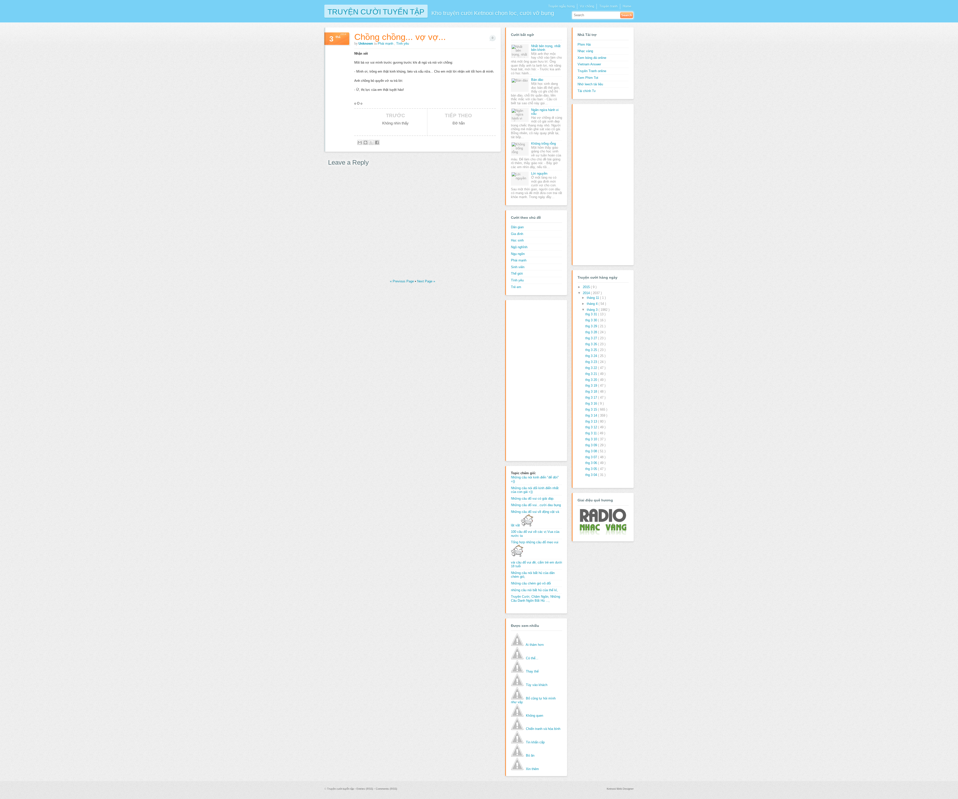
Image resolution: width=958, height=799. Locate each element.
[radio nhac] (602, 534)
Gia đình (517, 234)
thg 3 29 (591, 326)
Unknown (366, 43)
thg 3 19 (591, 385)
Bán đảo (537, 80)
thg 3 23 (591, 362)
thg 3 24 (591, 356)
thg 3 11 (591, 433)
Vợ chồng (587, 6)
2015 (587, 287)
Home (627, 6)
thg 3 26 (591, 344)
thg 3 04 (591, 475)
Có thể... (532, 658)
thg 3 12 (591, 427)
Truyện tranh (608, 6)
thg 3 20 (591, 380)
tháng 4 (593, 304)
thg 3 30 (591, 320)
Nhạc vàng (585, 51)
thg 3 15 (591, 409)
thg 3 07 (591, 457)
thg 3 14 (591, 415)
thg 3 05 (591, 469)
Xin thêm (532, 769)
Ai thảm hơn (535, 645)
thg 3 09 (591, 445)
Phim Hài (584, 44)
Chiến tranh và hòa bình (543, 729)
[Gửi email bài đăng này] (359, 142)
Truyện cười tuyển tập (376, 11)
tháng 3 (593, 310)
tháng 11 (593, 298)
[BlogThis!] (365, 142)
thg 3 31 (591, 314)
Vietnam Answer (589, 64)
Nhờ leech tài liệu (590, 84)
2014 (587, 293)
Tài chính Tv (587, 91)
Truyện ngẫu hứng (561, 6)
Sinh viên (517, 267)
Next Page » (426, 281)
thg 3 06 (591, 463)
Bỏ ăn (530, 755)
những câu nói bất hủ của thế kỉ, (534, 590)
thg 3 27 (591, 338)
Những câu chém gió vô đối (531, 583)
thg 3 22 (591, 368)
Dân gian (517, 227)
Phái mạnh (386, 43)
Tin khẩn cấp (535, 742)
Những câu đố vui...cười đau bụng (536, 505)
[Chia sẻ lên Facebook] (376, 142)
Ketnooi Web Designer (620, 788)
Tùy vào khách (536, 685)
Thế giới (517, 273)
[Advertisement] (531, 380)
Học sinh (517, 240)
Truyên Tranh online (592, 71)
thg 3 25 (591, 350)
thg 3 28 (591, 332)
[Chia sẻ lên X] (371, 142)
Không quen (534, 715)
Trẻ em (516, 287)
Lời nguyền (539, 173)
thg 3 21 (591, 374)
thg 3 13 (591, 421)
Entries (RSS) (365, 788)
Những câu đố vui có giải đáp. (532, 498)
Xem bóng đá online (592, 58)
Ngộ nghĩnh (519, 247)
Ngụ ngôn (518, 254)
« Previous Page (402, 281)
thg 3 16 (591, 403)
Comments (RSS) (386, 788)
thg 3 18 (591, 391)
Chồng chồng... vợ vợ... (400, 37)
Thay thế (532, 671)
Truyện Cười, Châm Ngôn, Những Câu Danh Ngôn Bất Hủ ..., (535, 598)
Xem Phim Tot (588, 78)
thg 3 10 (591, 439)
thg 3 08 (591, 451)
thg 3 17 (591, 397)
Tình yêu (402, 43)
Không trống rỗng (543, 143)
